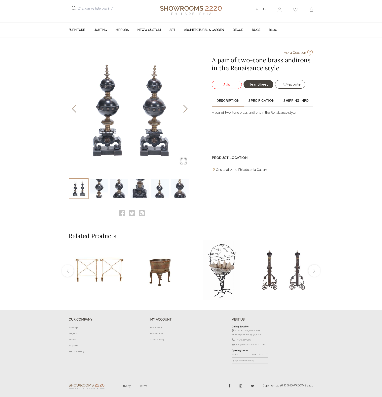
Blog (273, 30)
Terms (143, 385)
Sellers (72, 339)
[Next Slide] (185, 109)
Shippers (73, 345)
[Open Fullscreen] (183, 161)
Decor (238, 30)
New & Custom (149, 30)
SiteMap (73, 327)
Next (314, 271)
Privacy (126, 385)
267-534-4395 (243, 339)
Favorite (294, 84)
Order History (157, 339)
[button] (130, 109)
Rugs (256, 30)
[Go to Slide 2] (99, 188)
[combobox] (109, 9)
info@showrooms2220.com (250, 344)
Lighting (100, 30)
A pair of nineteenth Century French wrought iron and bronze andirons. (283, 261)
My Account (156, 327)
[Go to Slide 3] (119, 188)
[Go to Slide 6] (180, 188)
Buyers (73, 333)
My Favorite (156, 333)
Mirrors (122, 30)
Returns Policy (76, 351)
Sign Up (260, 9)
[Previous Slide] (74, 109)
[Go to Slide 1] (79, 188)
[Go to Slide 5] (160, 188)
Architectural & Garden (204, 30)
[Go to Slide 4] (139, 188)
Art (172, 30)
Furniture (77, 30)
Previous (68, 271)
